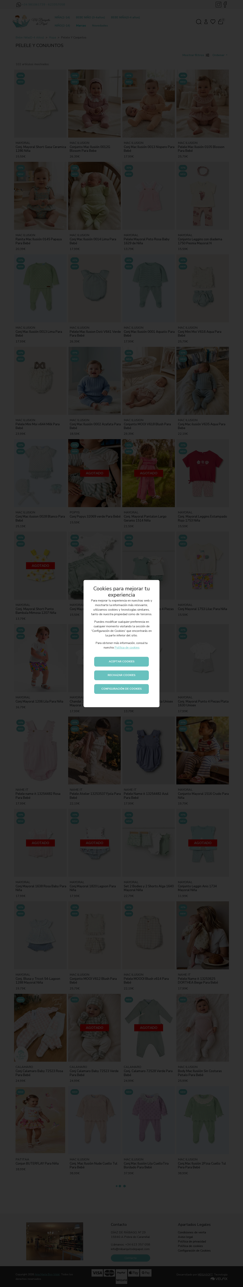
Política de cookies (127, 647)
